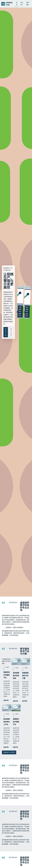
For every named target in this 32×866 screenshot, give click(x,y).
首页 (16, 4)
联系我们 (27, 4)
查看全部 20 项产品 (9, 752)
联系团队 (11, 332)
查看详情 (5, 700)
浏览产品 (5, 332)
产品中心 (21, 4)
